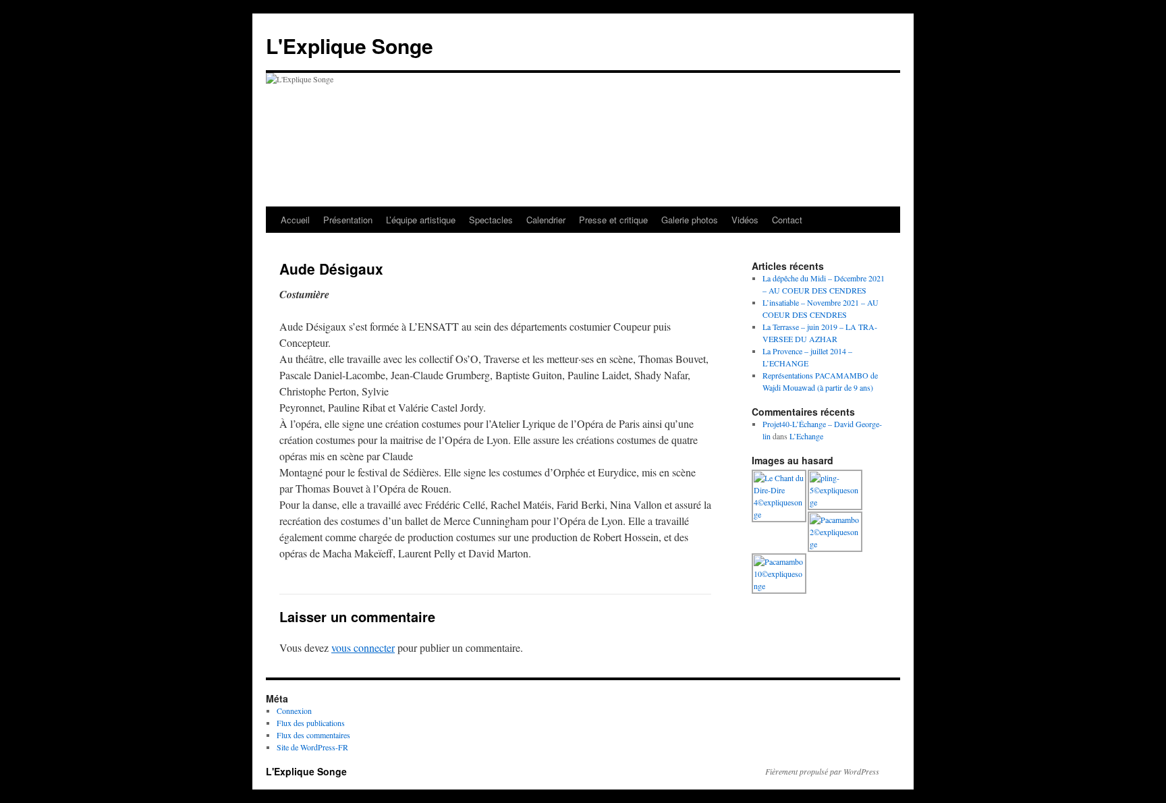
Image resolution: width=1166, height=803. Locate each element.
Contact (787, 219)
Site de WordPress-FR (312, 747)
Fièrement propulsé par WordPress (822, 771)
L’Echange (806, 436)
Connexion (294, 710)
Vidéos (744, 219)
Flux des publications (311, 722)
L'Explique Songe (349, 45)
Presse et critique (613, 219)
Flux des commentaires (313, 734)
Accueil (295, 219)
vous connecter (363, 647)
